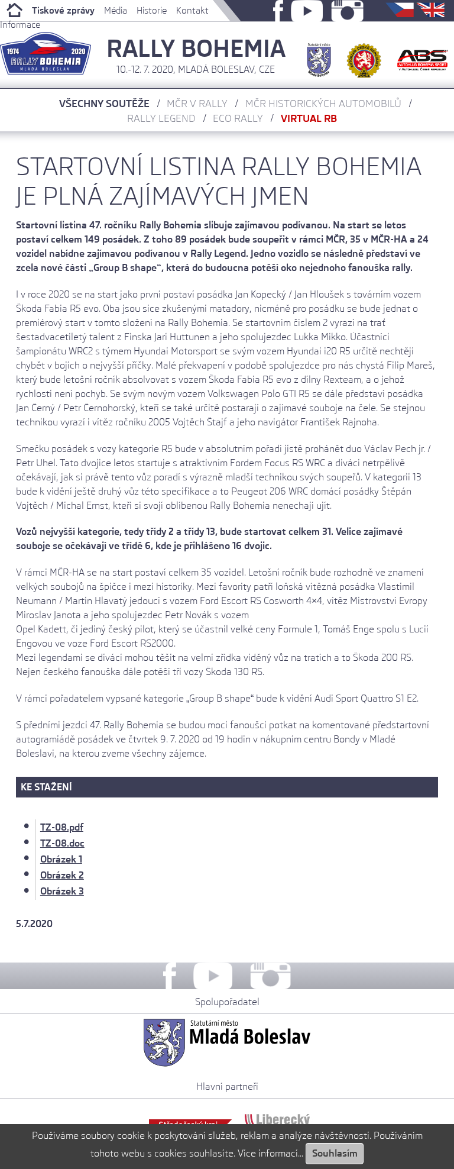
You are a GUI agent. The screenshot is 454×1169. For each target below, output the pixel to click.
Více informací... (270, 1153)
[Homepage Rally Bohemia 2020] (11, 10)
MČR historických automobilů (323, 103)
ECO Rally (238, 118)
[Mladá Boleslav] (319, 55)
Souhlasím (335, 1153)
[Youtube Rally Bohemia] (307, 13)
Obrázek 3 (62, 891)
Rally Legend (161, 118)
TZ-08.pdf (61, 827)
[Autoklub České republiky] (364, 55)
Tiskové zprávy (63, 10)
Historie (152, 10)
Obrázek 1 (61, 859)
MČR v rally (197, 103)
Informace (20, 25)
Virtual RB (309, 118)
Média (115, 10)
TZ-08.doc (62, 843)
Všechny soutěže (104, 103)
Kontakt (192, 10)
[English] (430, 14)
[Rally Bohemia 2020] (45, 71)
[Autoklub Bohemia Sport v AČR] (423, 55)
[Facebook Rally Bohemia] (278, 13)
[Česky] (400, 14)
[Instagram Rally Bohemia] (347, 13)
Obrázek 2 (62, 875)
